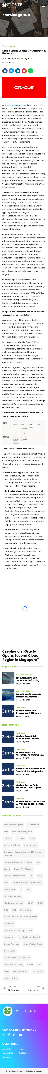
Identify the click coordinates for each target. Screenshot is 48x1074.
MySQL (40, 903)
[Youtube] (20, 1034)
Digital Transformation (15, 875)
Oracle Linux (9, 951)
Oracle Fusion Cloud (24, 675)
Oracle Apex (25, 910)
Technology (38, 971)
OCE (6, 910)
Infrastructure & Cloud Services (27, 882)
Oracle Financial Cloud (29, 937)
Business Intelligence (22, 831)
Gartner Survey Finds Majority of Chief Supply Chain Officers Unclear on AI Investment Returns (30, 786)
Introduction (10, 889)
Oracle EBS (9, 923)
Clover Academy (12, 845)
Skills (6, 971)
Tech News (9, 46)
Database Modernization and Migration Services (22, 854)
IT (21, 889)
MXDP (30, 903)
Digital (7, 869)
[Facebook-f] (8, 1034)
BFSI (6, 831)
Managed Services (13, 896)
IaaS (6, 882)
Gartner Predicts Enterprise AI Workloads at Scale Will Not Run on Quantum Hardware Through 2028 (30, 802)
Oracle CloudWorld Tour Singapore (20, 916)
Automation (33, 824)
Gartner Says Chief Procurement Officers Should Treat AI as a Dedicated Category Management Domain (27, 711)
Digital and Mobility (23, 869)
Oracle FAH (9, 937)
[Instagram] (14, 1034)
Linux (28, 889)
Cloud (32, 838)
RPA (38, 964)
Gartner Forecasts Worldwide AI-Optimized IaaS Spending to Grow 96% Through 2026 (30, 753)
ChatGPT (20, 838)
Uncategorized (11, 978)
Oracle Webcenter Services (17, 957)
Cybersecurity (30, 845)
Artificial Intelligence (25, 691)
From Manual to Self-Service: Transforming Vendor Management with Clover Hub (30, 679)
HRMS (39, 875)
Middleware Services (13, 903)
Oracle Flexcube (11, 944)
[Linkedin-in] (3, 1034)
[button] (43, 5)
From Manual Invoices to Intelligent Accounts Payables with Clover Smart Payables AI (30, 695)
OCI (14, 910)
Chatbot (8, 838)
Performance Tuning (13, 964)
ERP (31, 875)
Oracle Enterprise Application (18, 930)
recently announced (18, 105)
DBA (38, 862)
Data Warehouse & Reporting (18, 862)
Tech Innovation (20, 971)
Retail (30, 964)
